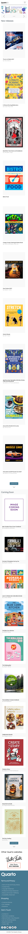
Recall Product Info (7, 922)
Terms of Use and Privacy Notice (11, 884)
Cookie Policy (6, 886)
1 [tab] (13, 16)
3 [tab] (15, 16)
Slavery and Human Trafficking (10, 892)
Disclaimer (5, 906)
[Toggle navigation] (25, 2)
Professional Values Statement (10, 890)
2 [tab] (14, 16)
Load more (14, 483)
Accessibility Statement (8, 895)
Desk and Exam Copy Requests (10, 918)
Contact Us (5, 914)
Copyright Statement (8, 888)
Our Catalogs (5, 904)
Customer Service (7, 902)
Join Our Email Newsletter (9, 920)
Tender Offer (5, 924)
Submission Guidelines (8, 916)
